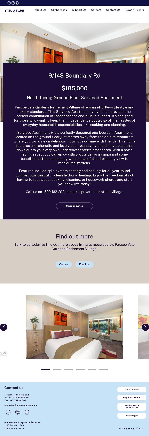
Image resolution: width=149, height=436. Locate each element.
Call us (63, 264)
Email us (84, 264)
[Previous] (3, 327)
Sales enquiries (74, 206)
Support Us (79, 9)
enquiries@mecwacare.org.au (20, 405)
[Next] (145, 327)
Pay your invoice (131, 397)
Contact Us (113, 9)
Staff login (132, 415)
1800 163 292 (16, 394)
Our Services (59, 9)
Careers (96, 9)
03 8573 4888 (16, 397)
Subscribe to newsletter (132, 406)
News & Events (134, 9)
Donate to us (132, 389)
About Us (40, 9)
